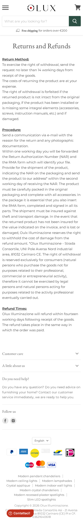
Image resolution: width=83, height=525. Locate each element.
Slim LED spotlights (41, 499)
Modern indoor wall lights (53, 485)
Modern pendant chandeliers (39, 476)
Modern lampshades (57, 481)
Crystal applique (18, 485)
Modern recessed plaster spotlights (39, 495)
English (39, 440)
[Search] (75, 21)
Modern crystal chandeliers (39, 490)
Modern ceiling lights (21, 481)
